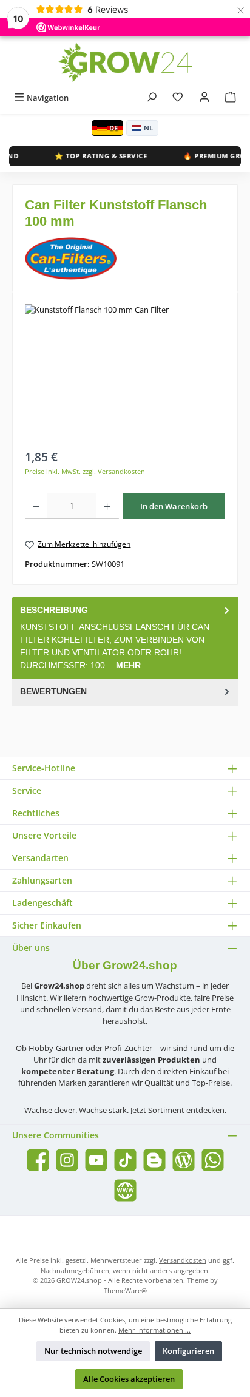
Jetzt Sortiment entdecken (177, 1109)
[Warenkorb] (230, 98)
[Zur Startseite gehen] (125, 62)
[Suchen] (151, 98)
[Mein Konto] (204, 98)
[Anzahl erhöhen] (107, 506)
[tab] (125, 637)
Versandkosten (182, 1260)
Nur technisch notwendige (93, 1350)
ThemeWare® (125, 1290)
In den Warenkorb (174, 506)
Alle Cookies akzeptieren (129, 1378)
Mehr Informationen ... (154, 1329)
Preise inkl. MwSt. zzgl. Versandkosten (85, 471)
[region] (125, 372)
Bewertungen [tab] (53, 691)
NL (148, 127)
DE (113, 127)
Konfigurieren (188, 1350)
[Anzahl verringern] (36, 506)
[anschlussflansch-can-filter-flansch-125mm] (125, 372)
